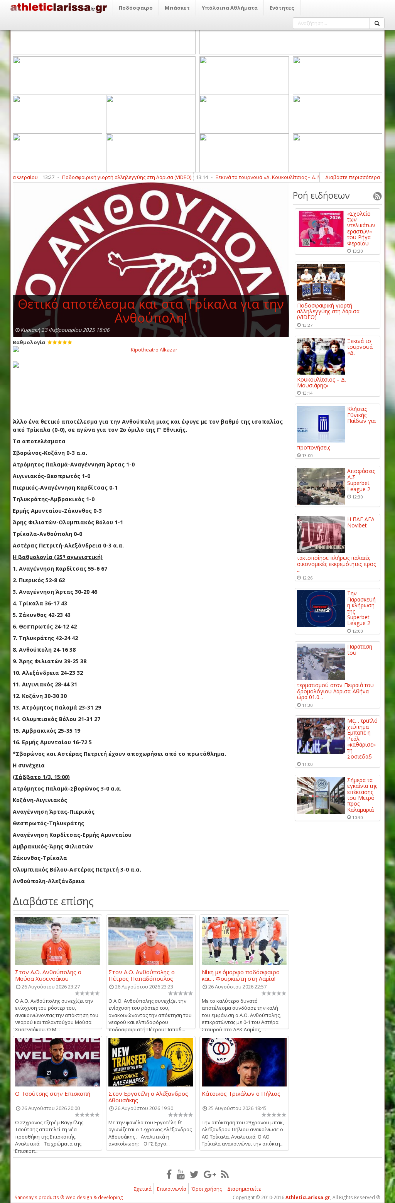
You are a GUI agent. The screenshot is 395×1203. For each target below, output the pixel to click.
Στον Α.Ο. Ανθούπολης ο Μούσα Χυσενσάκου (48, 975)
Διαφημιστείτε (244, 1188)
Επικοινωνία (171, 1188)
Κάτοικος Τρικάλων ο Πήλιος (241, 1093)
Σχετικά (143, 1188)
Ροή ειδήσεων (321, 195)
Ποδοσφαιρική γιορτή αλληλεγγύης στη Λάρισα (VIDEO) (105, 177)
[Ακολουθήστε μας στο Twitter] (194, 1174)
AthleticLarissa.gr (307, 1197)
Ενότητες (282, 7)
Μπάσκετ (177, 7)
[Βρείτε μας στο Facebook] (169, 1174)
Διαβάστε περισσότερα (352, 177)
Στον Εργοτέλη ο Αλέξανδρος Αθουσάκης (148, 1096)
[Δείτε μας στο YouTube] (181, 1174)
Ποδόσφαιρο (136, 7)
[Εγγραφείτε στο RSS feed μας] (225, 1174)
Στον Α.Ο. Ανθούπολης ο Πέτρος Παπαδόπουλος (141, 975)
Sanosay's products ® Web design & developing (69, 1197)
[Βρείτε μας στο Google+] (210, 1174)
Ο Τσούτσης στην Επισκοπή (52, 1093)
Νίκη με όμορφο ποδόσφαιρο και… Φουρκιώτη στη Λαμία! (241, 975)
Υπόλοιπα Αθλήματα (230, 7)
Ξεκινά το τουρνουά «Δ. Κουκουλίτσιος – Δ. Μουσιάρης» (259, 177)
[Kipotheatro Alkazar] (151, 349)
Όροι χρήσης (207, 1188)
